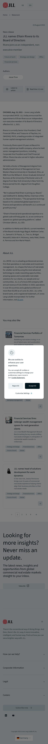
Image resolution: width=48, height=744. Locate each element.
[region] (24, 372)
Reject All (15, 386)
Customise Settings (24, 393)
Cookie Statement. (18, 377)
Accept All (32, 386)
